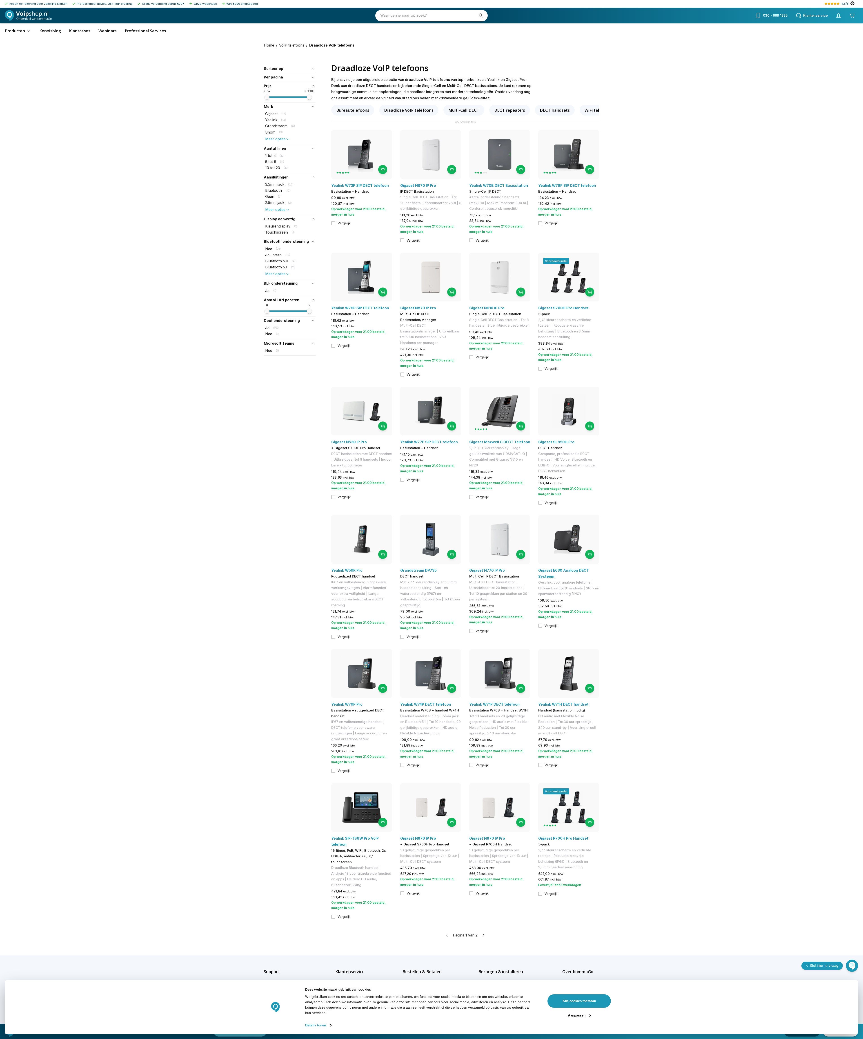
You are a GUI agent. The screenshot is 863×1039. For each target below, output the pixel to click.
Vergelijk (344, 223)
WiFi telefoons (599, 110)
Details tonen (315, 1025)
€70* (181, 3)
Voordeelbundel (556, 261)
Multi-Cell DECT (463, 110)
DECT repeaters (509, 110)
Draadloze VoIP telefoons (409, 110)
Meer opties (275, 139)
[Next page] (483, 935)
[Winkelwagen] (852, 15)
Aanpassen (576, 1015)
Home (269, 45)
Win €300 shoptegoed (242, 3)
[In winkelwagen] (382, 169)
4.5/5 (845, 3)
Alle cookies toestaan (579, 1001)
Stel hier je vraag (824, 965)
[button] (290, 69)
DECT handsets (555, 110)
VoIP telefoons (291, 45)
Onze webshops (205, 3)
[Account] (838, 15)
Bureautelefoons (352, 110)
